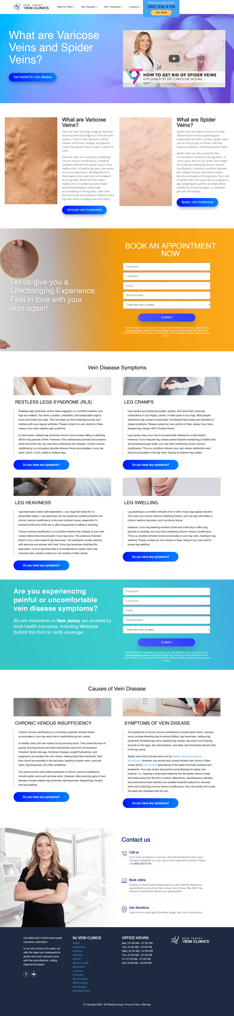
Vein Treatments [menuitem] (112, 7)
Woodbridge (80, 987)
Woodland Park (81, 991)
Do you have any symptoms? (41, 464)
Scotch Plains (80, 979)
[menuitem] (161, 8)
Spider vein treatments (197, 202)
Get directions (139, 908)
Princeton (78, 975)
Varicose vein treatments (84, 210)
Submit (166, 317)
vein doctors (150, 765)
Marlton (77, 959)
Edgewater (79, 947)
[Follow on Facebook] (26, 974)
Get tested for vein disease (33, 77)
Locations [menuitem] (134, 7)
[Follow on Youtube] (33, 974)
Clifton (76, 943)
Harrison (77, 951)
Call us (134, 852)
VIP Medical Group (113, 1004)
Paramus (78, 971)
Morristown (79, 967)
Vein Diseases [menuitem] (88, 7)
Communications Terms (137, 330)
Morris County (81, 963)
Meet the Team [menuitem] (65, 7)
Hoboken (78, 955)
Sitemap (146, 1004)
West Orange (80, 983)
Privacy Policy (161, 330)
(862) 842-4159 (142, 864)
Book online (137, 880)
